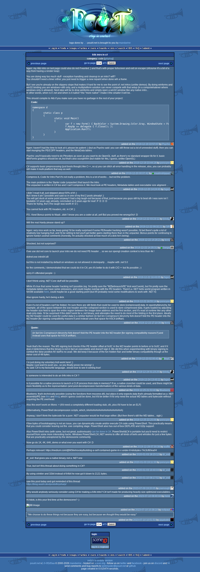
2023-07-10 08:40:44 (149, 496)
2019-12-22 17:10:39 (149, 322)
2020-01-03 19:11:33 (145, 462)
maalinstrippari (162, 173)
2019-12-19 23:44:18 (145, 162)
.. (84, 42)
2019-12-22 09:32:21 (151, 226)
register (104, 547)
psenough (164, 488)
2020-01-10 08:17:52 (148, 477)
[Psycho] (172, 144)
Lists (112, 48)
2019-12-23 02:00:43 (147, 358)
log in (94, 547)
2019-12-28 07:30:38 (149, 446)
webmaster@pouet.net (114, 566)
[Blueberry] (172, 390)
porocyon (165, 162)
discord (158, 563)
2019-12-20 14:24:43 (149, 189)
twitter (123, 563)
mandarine (125, 42)
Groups (73, 48)
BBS (129, 48)
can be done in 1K (101, 431)
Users (92, 48)
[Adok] (172, 496)
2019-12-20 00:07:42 (137, 173)
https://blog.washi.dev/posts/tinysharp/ (46, 484)
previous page (38, 63)
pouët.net (35, 563)
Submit (146, 48)
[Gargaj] (172, 247)
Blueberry (165, 390)
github (132, 566)
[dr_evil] (172, 454)
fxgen (167, 189)
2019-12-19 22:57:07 (147, 144)
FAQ (137, 48)
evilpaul (166, 509)
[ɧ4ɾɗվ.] (172, 218)
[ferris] (172, 239)
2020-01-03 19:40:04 (148, 470)
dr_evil (166, 454)
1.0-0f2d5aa (48, 563)
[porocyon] (172, 162)
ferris (167, 239)
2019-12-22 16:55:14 (145, 301)
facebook (137, 563)
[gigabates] (172, 519)
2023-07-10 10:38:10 (146, 509)
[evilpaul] (172, 509)
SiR (168, 226)
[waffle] (172, 446)
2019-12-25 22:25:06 (145, 419)
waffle (167, 446)
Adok (167, 496)
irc (169, 563)
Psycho (166, 144)
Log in (54, 48)
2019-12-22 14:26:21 (149, 239)
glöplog (109, 58)
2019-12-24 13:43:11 (149, 379)
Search (121, 48)
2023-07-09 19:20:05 (144, 488)
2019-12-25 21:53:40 (144, 390)
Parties (83, 48)
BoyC (167, 358)
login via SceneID (101, 541)
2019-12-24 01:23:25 (148, 371)
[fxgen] (172, 189)
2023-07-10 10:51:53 (144, 519)
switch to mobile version (100, 560)
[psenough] (172, 488)
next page (163, 63)
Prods (63, 48)
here (46, 291)
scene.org (100, 563)
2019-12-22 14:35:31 (146, 247)
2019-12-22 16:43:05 (149, 277)
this (48, 396)
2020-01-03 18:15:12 (148, 454)
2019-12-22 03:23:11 (148, 218)
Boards (103, 48)
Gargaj (166, 247)
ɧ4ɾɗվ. (166, 218)
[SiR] (172, 226)
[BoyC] (172, 358)
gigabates (164, 519)
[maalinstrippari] (172, 173)
